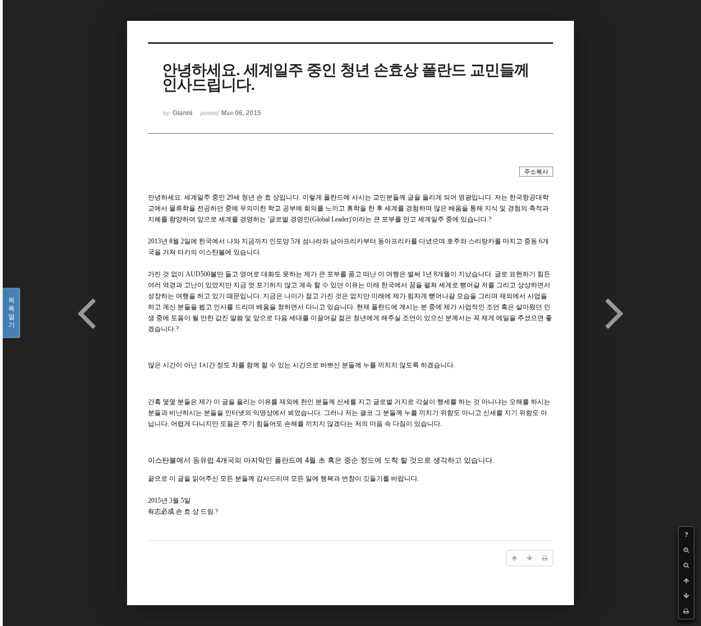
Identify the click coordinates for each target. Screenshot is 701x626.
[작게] (686, 565)
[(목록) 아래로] (686, 596)
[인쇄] (686, 611)
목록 (11, 313)
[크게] (686, 549)
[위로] (686, 580)
